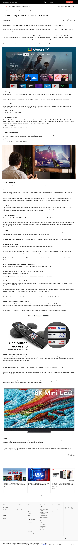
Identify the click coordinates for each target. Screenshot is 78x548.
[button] (40, 495)
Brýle (29, 515)
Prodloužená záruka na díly (44, 518)
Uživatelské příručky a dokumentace (44, 513)
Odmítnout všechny (59, 544)
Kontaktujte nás (31, 526)
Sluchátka (30, 511)
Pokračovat (69, 2)
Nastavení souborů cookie (70, 544)
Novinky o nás (10, 10)
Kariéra (53, 507)
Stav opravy (42, 524)
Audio (4, 518)
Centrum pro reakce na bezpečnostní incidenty (56, 512)
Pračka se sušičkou (19, 509)
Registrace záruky (43, 520)
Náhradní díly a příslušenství (31, 530)
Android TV (5, 511)
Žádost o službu (43, 522)
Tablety (29, 509)
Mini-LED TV (5, 507)
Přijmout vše (51, 544)
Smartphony (30, 507)
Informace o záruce (31, 524)
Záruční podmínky (43, 515)
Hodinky (29, 513)
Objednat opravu (31, 528)
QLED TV (5, 509)
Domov (4, 10)
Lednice (17, 507)
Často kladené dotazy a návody (44, 510)
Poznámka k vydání (31, 533)
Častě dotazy (30, 522)
